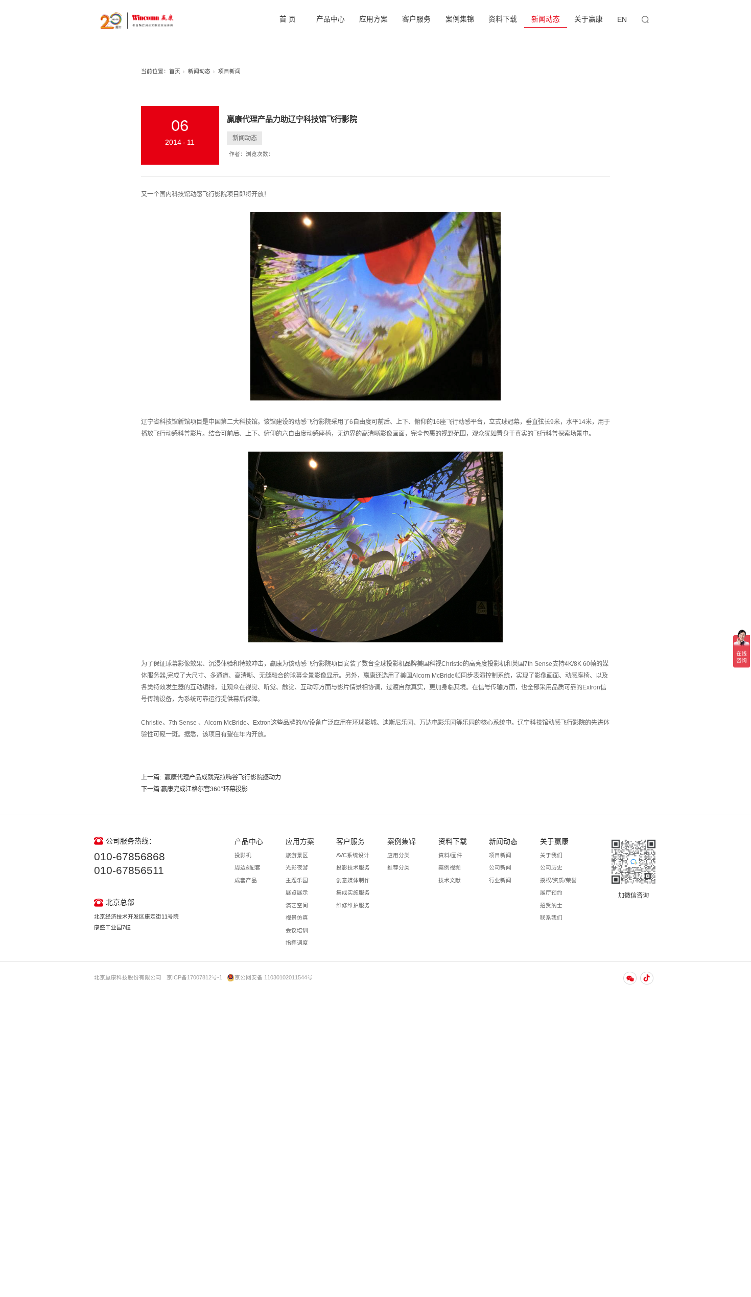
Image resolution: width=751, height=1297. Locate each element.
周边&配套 (247, 867)
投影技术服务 (353, 867)
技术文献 (449, 880)
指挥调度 (297, 943)
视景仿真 (297, 917)
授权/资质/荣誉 (558, 880)
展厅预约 (551, 892)
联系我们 (551, 917)
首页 (174, 71)
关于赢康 (588, 19)
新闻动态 (545, 19)
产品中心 (330, 19)
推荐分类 (398, 867)
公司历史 (551, 867)
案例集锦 (459, 19)
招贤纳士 (551, 905)
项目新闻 (229, 71)
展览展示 (297, 892)
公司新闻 (500, 867)
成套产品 (245, 880)
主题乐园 (297, 880)
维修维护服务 (353, 905)
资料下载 (502, 19)
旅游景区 (297, 855)
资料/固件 (450, 855)
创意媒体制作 (353, 880)
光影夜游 (297, 867)
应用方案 (373, 19)
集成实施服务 (353, 892)
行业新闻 (500, 880)
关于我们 (551, 855)
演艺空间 (297, 905)
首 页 (287, 19)
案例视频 (449, 867)
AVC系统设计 (352, 855)
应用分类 (398, 855)
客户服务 (416, 19)
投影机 (242, 855)
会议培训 (297, 930)
